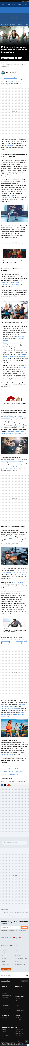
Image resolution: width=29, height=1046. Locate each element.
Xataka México (5, 1029)
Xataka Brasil (4, 1031)
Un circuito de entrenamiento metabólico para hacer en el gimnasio (13, 261)
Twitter (16, 58)
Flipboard (19, 58)
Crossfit (20, 916)
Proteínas (4, 953)
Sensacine (17, 998)
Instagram (17, 937)
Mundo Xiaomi (5, 997)
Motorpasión (18, 1008)
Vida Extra (17, 991)
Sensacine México (19, 1031)
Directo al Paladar (6, 1008)
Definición (4, 961)
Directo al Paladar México (7, 1035)
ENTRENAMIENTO (5, 4)
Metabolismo (20, 781)
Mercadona (5, 24)
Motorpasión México (19, 1035)
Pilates (25, 916)
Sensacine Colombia (19, 1033)
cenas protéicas (5, 964)
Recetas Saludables (20, 955)
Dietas (3, 955)
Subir (23, 981)
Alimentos (17, 953)
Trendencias (4, 1017)
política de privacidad (21, 930)
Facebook (13, 58)
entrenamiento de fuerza (21, 958)
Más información (23, 1044)
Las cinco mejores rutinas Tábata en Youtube (14, 403)
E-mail (21, 58)
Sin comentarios (7, 58)
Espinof (16, 1000)
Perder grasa (18, 961)
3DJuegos (17, 989)
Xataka (3, 989)
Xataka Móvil (4, 991)
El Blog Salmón (18, 1017)
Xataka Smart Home (6, 995)
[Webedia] (25, 1)
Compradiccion (5, 1021)
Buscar (27, 975)
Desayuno (4, 958)
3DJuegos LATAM (19, 1029)
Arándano (19, 24)
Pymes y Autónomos (19, 1019)
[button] (11, 72)
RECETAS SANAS (16, 4)
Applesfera (4, 993)
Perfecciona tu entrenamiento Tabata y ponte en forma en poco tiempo (14, 631)
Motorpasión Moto (19, 1010)
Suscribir (24, 927)
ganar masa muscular (20, 964)
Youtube (14, 937)
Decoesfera (4, 1019)
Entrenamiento (10, 781)
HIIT (27, 781)
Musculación (5, 950)
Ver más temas (6, 969)
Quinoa (14, 916)
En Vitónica (5, 259)
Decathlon (12, 24)
